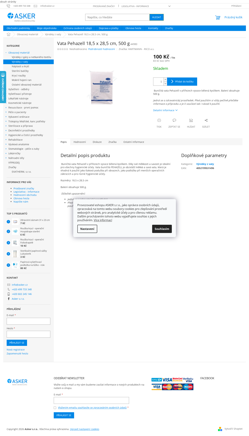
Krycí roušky (19, 75)
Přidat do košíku (184, 81)
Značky (12, 167)
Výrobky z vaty (20, 61)
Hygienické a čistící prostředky (25, 135)
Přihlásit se (16, 342)
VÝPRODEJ (14, 162)
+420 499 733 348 (22, 289)
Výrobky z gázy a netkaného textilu (31, 57)
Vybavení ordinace (18, 116)
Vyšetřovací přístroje (20, 93)
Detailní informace (163, 110)
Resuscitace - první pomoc (23, 107)
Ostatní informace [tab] (133, 142)
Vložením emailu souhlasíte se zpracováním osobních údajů (92, 407)
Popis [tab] (64, 142)
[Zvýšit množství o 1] (165, 80)
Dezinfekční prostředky (21, 130)
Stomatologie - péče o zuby (23, 148)
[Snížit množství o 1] (165, 84)
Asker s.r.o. (18, 298)
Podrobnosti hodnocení (101, 49)
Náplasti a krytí (20, 66)
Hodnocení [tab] (80, 142)
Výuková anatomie (18, 144)
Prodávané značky (104, 6)
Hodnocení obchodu (25, 195)
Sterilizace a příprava (20, 125)
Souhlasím (162, 229)
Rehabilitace (15, 139)
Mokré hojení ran (21, 80)
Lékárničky (14, 153)
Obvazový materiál (19, 52)
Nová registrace (16, 349)
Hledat (156, 17)
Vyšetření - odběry (18, 89)
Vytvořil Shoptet (233, 428)
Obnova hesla (21, 198)
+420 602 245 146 (22, 294)
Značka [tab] (112, 142)
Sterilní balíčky (20, 71)
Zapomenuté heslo (17, 353)
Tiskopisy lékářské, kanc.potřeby (26, 121)
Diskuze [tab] (97, 142)
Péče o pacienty (17, 112)
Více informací (103, 220)
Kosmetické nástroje (19, 103)
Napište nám (21, 201)
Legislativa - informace (135, 6)
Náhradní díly (16, 158)
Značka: (136, 49)
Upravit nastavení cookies (84, 429)
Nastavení (87, 229)
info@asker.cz (20, 284)
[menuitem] (18, 28)
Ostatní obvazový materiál (27, 84)
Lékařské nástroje (18, 98)
